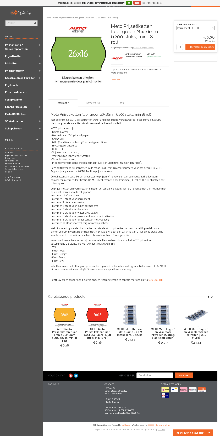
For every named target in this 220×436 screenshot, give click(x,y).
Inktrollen (11, 63)
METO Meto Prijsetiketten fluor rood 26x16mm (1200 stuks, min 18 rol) (142, 333)
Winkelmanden (14, 121)
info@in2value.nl (13, 180)
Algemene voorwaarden (16, 155)
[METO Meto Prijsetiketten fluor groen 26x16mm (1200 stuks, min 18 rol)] (78, 55)
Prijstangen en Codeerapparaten (16, 47)
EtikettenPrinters (16, 92)
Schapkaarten (14, 99)
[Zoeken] (35, 21)
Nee (137, 3)
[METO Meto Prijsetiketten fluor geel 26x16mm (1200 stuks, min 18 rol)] (76, 315)
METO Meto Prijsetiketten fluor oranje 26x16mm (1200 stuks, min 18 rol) (109, 335)
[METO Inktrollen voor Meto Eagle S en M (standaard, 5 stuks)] (175, 315)
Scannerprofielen (16, 107)
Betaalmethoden (12, 163)
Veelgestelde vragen (14, 169)
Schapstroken (13, 128)
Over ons (9, 152)
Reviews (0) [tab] (93, 103)
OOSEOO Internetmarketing (159, 425)
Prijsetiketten (13, 56)
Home (48, 18)
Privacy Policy (11, 161)
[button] (39, 45)
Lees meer (115, 79)
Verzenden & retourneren (17, 166)
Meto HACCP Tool (15, 114)
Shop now (76, 349)
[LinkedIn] (76, 375)
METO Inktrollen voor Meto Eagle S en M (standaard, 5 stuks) (175, 332)
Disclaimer (10, 158)
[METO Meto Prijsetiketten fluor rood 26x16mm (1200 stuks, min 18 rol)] (142, 315)
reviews (161, 429)
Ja (129, 3)
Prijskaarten (12, 85)
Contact (8, 172)
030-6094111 (155, 280)
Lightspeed (126, 425)
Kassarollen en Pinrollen (20, 78)
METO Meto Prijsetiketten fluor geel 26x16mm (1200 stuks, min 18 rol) (76, 333)
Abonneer (184, 375)
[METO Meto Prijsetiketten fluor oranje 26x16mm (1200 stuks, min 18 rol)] (109, 315)
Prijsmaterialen (14, 70)
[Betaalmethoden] (165, 389)
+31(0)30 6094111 (13, 177)
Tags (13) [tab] (123, 103)
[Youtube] (70, 375)
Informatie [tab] (63, 103)
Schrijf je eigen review (143, 47)
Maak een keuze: (186, 24)
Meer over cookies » (152, 3)
